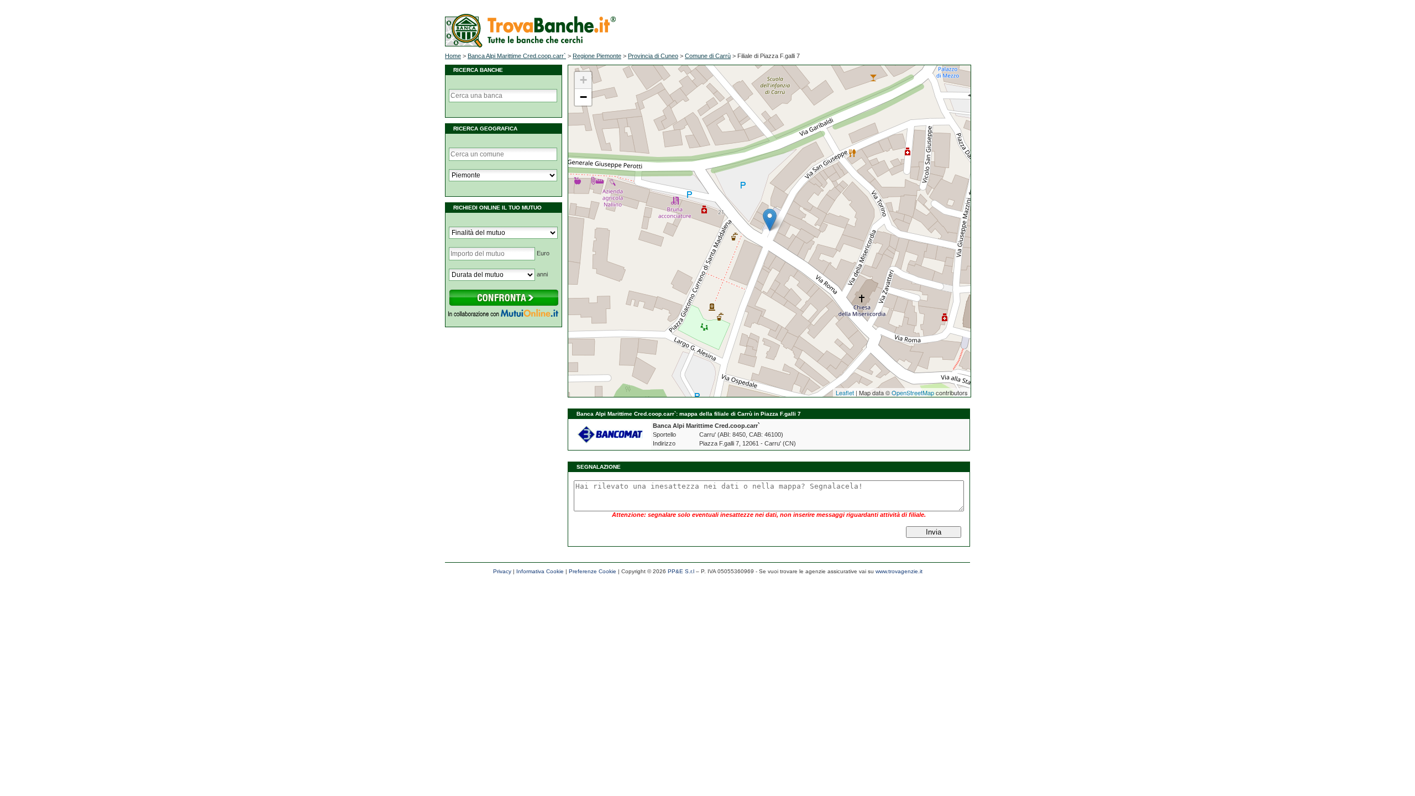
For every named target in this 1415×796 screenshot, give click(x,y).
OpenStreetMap (913, 392)
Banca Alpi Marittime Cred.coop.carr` (517, 56)
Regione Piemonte (597, 56)
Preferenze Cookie (592, 571)
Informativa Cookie (540, 571)
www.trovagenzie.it (899, 571)
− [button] (583, 97)
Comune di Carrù (708, 56)
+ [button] (583, 80)
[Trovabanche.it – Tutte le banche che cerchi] (530, 45)
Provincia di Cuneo (653, 56)
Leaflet (845, 392)
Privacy (502, 571)
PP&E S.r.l (681, 571)
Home (453, 56)
